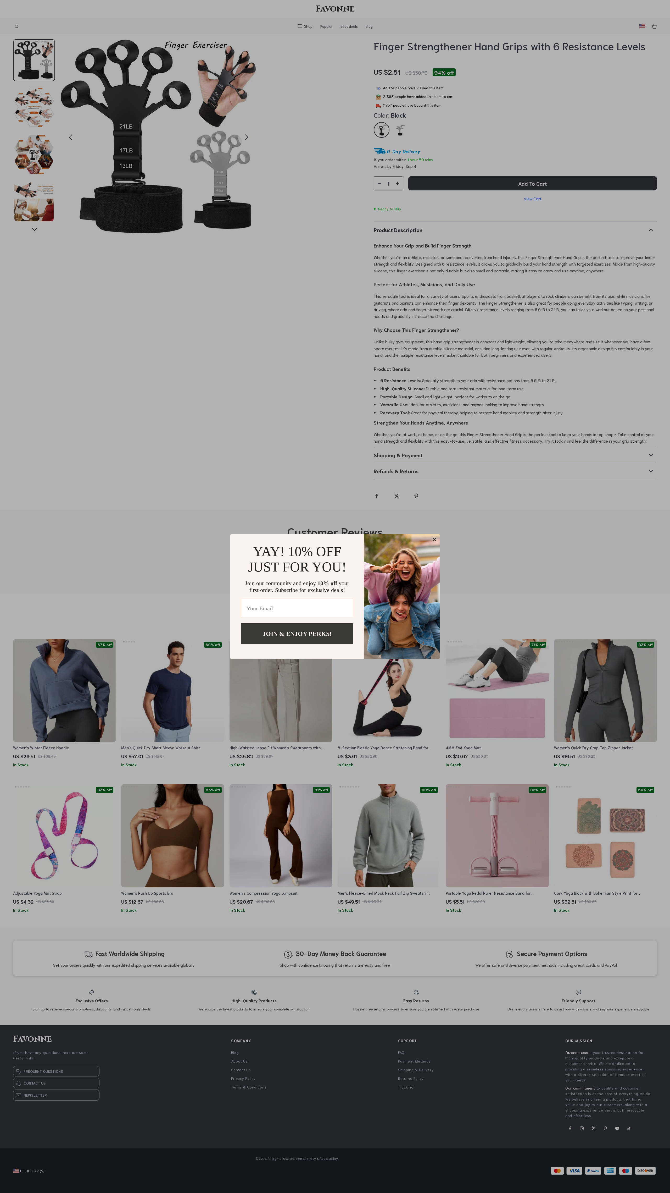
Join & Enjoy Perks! (297, 633)
